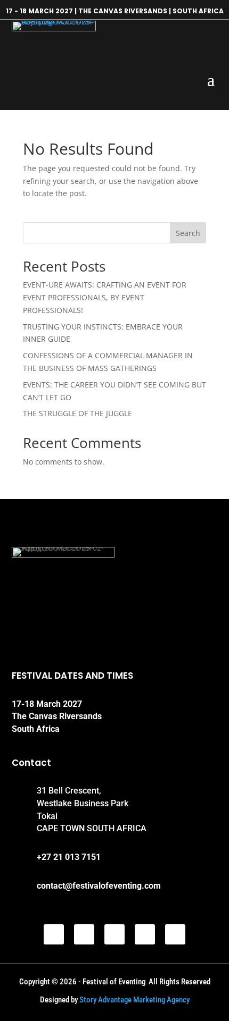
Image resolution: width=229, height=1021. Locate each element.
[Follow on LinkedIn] (145, 934)
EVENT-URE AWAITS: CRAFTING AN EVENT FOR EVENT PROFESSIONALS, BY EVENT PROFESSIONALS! (104, 297)
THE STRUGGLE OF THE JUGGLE (77, 413)
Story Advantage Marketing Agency (134, 1000)
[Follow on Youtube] (175, 934)
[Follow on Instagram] (114, 934)
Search (188, 233)
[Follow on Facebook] (54, 934)
